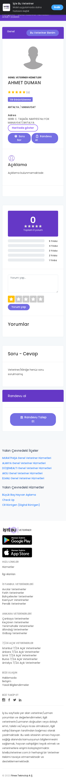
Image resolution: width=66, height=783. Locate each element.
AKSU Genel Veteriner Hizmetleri (22, 473)
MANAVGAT (29, 107)
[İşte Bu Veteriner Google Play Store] (17, 540)
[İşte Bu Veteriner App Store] (17, 552)
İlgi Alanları (8, 574)
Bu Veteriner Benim (42, 33)
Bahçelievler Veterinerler (17, 596)
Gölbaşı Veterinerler (14, 633)
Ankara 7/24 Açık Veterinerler (20, 652)
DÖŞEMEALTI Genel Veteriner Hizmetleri (27, 468)
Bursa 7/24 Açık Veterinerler (20, 659)
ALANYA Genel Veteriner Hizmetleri (24, 463)
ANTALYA (14, 107)
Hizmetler (8, 567)
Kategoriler (9, 570)
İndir (57, 7)
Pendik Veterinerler (14, 604)
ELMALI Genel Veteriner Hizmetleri (23, 478)
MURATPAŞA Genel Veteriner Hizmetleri (26, 458)
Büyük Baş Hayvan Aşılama (19, 495)
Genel (11, 31)
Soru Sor (21, 138)
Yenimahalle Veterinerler (18, 626)
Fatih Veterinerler (13, 593)
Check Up (8, 500)
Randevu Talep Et (35, 419)
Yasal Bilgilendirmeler (15, 685)
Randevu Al (43, 138)
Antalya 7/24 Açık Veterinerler (21, 663)
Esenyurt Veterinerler (15, 600)
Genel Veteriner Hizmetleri (24, 77)
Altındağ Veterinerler (15, 629)
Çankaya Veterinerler (15, 618)
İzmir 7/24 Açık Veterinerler (19, 655)
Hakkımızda (9, 678)
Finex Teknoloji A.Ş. (22, 775)
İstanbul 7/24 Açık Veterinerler (21, 648)
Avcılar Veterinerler (14, 589)
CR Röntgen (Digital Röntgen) (21, 505)
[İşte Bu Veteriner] (17, 530)
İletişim (6, 681)
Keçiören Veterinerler (15, 622)
